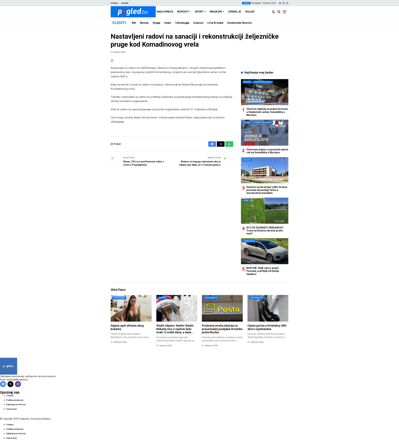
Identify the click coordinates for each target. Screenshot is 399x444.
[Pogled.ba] (133, 11)
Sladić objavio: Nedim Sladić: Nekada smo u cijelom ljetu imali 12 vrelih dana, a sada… (175, 329)
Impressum (11, 409)
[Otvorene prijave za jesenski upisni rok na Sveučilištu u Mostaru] (264, 133)
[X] (284, 3)
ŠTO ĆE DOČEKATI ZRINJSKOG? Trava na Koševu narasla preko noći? (265, 230)
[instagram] (287, 3)
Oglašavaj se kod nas (16, 404)
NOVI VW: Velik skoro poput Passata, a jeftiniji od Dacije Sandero (262, 271)
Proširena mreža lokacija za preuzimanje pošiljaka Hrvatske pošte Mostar (222, 329)
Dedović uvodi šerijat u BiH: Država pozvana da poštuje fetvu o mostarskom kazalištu (266, 190)
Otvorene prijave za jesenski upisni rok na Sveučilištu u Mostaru (267, 151)
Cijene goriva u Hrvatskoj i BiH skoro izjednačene (267, 327)
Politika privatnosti (14, 400)
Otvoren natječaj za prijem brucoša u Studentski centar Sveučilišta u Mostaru (267, 111)
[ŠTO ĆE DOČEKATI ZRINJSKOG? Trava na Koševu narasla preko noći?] (264, 211)
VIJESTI (119, 23)
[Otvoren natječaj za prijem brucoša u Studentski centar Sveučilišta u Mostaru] (264, 92)
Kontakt (124, 3)
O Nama (114, 3)
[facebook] (280, 3)
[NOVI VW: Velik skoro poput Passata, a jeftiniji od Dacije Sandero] (264, 251)
